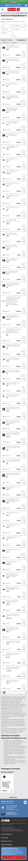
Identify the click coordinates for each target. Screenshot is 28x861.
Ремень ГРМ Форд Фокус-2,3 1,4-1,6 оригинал (12, 147)
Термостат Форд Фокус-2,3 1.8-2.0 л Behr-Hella (13, 537)
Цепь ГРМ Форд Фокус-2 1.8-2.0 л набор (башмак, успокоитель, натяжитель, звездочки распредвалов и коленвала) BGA (13, 331)
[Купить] (24, 55)
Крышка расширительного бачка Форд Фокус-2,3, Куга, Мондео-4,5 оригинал (12, 575)
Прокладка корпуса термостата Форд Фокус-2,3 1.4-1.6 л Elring (13, 642)
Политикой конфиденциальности (9, 854)
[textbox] (7, 29)
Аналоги (15, 42)
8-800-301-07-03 (9, 5)
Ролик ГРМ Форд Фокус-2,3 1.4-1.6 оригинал (13, 196)
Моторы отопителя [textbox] (7, 772)
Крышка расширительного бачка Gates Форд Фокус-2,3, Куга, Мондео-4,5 (12, 588)
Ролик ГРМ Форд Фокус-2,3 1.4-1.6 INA (13, 208)
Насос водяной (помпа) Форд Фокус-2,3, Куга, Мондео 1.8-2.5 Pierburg (13, 434)
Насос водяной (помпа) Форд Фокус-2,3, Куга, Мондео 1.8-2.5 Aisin (13, 447)
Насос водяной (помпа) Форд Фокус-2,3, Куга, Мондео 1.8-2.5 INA (13, 474)
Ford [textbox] (3, 25)
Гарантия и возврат (6, 844)
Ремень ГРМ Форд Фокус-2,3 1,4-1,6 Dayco (12, 159)
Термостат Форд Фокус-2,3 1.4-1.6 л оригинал (13, 487)
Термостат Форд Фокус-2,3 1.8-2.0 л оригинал (13, 525)
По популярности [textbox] (21, 39)
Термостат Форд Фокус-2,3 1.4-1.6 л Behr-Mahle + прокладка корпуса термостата (13, 500)
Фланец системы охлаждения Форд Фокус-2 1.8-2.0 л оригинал (12, 602)
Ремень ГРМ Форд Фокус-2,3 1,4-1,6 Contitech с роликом (12, 96)
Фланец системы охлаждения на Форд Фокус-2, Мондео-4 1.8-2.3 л (13, 615)
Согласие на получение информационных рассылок (12, 830)
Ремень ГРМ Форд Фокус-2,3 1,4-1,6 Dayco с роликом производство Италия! (12, 109)
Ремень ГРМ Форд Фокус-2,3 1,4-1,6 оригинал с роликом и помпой (12, 47)
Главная (2, 13)
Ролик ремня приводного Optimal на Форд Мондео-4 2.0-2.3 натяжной (13, 316)
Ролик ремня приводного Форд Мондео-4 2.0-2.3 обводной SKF (13, 346)
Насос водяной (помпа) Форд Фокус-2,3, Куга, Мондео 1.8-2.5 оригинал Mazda (13, 422)
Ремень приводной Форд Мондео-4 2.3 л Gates (11, 272)
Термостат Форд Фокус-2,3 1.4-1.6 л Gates (13, 513)
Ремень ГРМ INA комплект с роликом (12, 84)
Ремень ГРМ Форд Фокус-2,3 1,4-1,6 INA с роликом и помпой (13, 60)
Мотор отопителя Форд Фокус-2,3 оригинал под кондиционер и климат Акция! (6, 784)
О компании (4, 837)
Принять (14, 857)
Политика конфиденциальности (7, 827)
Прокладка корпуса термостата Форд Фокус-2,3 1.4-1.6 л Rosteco (13, 655)
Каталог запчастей (6, 834)
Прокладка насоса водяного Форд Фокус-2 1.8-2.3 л (12, 681)
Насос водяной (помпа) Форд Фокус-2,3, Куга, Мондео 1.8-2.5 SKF (13, 461)
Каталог (8, 13)
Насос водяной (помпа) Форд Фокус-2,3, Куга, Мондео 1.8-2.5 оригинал (13, 408)
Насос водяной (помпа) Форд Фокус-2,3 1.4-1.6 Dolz (12, 395)
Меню (2, 5)
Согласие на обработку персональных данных (11, 829)
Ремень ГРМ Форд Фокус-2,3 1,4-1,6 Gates (12, 183)
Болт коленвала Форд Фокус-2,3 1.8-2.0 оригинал (12, 234)
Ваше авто (9, 19)
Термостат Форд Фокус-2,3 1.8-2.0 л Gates (13, 550)
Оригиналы (6, 42)
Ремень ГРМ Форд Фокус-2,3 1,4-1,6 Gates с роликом (12, 122)
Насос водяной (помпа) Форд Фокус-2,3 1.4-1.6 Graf (12, 383)
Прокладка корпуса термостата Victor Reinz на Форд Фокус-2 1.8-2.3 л (13, 668)
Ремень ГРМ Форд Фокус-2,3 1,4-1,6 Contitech (12, 171)
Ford (13, 13)
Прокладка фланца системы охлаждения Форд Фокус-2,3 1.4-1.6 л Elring (12, 629)
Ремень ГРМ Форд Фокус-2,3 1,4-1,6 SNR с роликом (12, 134)
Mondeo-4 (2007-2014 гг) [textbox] (19, 25)
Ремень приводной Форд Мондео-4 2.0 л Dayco (11, 259)
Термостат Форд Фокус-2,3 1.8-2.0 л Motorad (13, 562)
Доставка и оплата (6, 841)
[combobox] (7, 25)
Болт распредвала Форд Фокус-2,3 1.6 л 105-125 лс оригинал (12, 247)
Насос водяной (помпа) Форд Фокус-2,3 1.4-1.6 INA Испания (13, 371)
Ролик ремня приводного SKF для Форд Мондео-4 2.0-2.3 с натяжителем (12, 285)
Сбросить (14, 35)
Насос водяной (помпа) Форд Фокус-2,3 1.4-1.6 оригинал (12, 359)
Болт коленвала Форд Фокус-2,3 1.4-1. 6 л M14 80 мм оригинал (13, 221)
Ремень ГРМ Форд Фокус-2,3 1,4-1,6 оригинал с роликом (12, 72)
